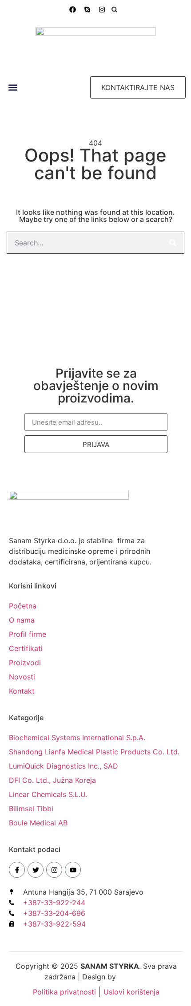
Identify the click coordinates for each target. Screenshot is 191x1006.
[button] (114, 9)
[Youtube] (73, 870)
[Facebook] (72, 9)
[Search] (173, 242)
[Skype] (87, 9)
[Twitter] (36, 870)
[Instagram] (102, 9)
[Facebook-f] (17, 870)
